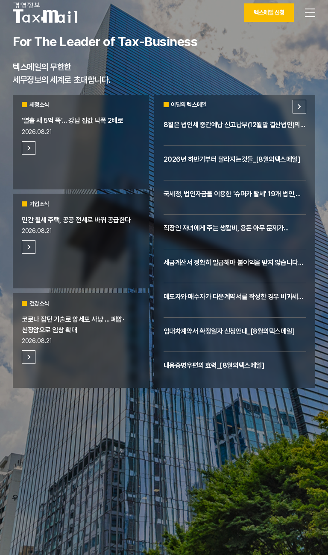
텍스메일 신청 (269, 12)
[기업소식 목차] (28, 247)
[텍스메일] (45, 13)
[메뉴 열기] (310, 13)
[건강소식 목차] (28, 357)
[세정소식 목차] (28, 148)
